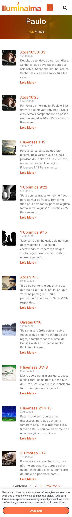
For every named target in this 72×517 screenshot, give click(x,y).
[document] (36, 258)
